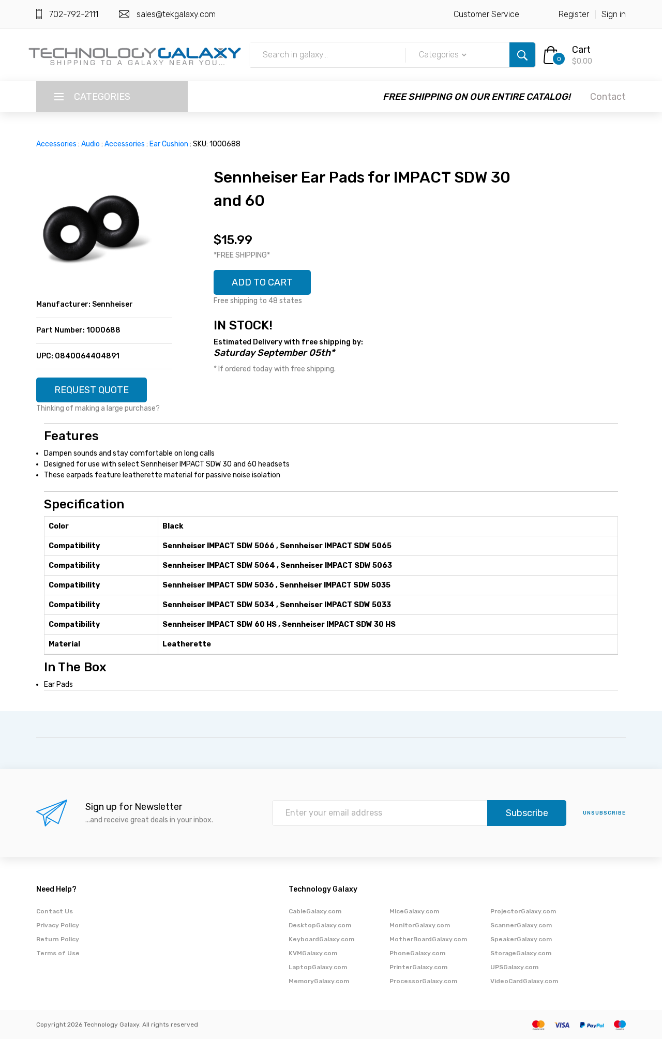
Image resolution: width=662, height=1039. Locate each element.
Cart (581, 49)
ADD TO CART (262, 282)
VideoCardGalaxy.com (524, 981)
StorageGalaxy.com (520, 953)
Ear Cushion (168, 144)
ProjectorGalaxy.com (523, 911)
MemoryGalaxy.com (319, 981)
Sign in (613, 14)
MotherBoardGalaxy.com (428, 939)
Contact (608, 96)
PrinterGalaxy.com (418, 967)
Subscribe (527, 813)
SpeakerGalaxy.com (521, 939)
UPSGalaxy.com (514, 967)
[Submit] (522, 54)
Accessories (56, 144)
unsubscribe (604, 813)
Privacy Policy (57, 925)
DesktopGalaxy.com (320, 925)
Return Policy (57, 939)
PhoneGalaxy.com (417, 953)
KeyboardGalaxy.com (321, 939)
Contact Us (54, 911)
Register (574, 14)
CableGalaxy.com (315, 911)
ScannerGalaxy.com (521, 925)
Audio (90, 144)
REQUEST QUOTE (91, 390)
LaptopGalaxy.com (318, 967)
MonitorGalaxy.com (419, 925)
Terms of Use (58, 953)
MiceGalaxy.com (414, 911)
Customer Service (486, 14)
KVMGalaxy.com (313, 953)
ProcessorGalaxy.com (423, 981)
